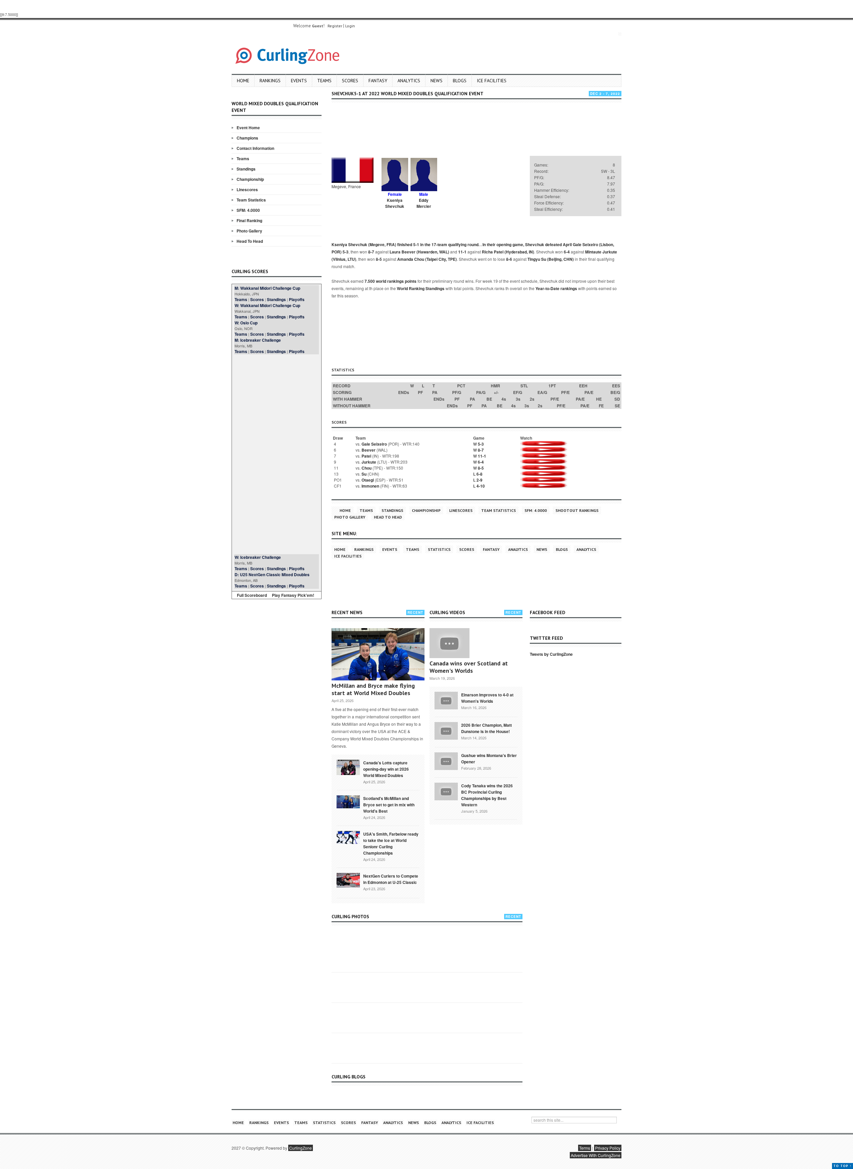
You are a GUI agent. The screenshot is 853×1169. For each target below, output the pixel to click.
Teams (324, 81)
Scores (350, 81)
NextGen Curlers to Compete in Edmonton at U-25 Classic (390, 879)
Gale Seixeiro (374, 444)
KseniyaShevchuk (394, 203)
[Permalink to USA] (348, 837)
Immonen (370, 486)
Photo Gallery (249, 231)
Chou (367, 468)
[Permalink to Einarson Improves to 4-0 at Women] (446, 699)
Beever (369, 450)
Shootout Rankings (576, 510)
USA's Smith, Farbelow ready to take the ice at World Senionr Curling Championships (391, 843)
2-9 (479, 480)
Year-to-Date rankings (556, 288)
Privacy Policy (607, 1148)
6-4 (567, 252)
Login (350, 25)
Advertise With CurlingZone (595, 1155)
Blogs (459, 81)
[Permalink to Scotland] (348, 801)
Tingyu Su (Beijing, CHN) (550, 259)
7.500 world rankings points (391, 281)
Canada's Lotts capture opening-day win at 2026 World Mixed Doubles (386, 769)
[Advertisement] (276, 454)
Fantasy (378, 81)
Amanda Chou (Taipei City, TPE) (427, 259)
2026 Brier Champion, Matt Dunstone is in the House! (486, 728)
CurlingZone (300, 1148)
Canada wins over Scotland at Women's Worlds (468, 666)
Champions (247, 138)
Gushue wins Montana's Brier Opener (489, 758)
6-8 (479, 474)
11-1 (462, 252)
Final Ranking (249, 220)
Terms (584, 1148)
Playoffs (297, 299)
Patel (366, 456)
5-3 (346, 252)
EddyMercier (424, 203)
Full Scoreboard (252, 595)
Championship (250, 179)
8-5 (379, 259)
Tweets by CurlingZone (551, 654)
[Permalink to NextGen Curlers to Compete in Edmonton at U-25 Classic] (348, 879)
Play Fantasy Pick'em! (293, 595)
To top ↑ (842, 1166)
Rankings (270, 81)
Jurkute (369, 462)
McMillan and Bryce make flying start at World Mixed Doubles (373, 689)
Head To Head (250, 241)
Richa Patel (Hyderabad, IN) (508, 252)
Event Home (248, 128)
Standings (246, 169)
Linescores (247, 190)
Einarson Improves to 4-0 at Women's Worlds (487, 698)
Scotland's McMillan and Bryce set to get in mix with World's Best (389, 804)
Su (364, 474)
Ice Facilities (491, 81)
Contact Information (255, 148)
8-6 (509, 259)
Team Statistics (251, 200)
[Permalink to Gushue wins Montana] (446, 760)
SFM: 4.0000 (248, 210)
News (436, 81)
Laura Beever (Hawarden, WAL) (419, 252)
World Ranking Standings (420, 288)
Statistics (439, 549)
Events (299, 81)
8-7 (371, 252)
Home (243, 81)
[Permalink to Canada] (348, 766)
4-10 (480, 486)
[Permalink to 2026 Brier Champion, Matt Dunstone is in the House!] (446, 730)
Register (335, 25)
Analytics (409, 81)
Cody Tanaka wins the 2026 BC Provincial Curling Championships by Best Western (487, 795)
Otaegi (368, 480)
